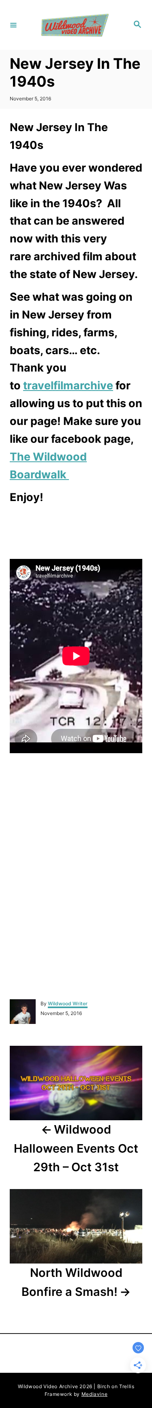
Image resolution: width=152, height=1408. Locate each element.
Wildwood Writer (68, 1003)
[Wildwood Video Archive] (75, 25)
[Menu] (13, 24)
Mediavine (94, 1394)
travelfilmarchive (68, 385)
